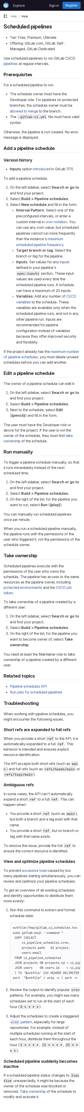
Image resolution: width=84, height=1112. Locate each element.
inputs (64, 262)
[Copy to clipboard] (75, 927)
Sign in (54, 5)
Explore (19, 5)
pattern (21, 1022)
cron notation (56, 222)
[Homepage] (6, 5)
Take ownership (33, 1091)
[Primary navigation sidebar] (5, 16)
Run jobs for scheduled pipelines (36, 692)
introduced (41, 169)
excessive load (34, 870)
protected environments (23, 587)
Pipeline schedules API (28, 686)
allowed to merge (24, 111)
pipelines (11, 63)
